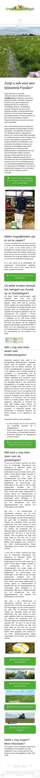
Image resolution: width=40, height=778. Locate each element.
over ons (16, 767)
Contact (24, 767)
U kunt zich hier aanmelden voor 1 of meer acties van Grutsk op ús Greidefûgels (20, 180)
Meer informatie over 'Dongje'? (21, 729)
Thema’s (24, 765)
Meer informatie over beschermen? (21, 660)
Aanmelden (16, 765)
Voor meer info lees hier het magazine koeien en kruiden (21, 443)
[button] (19, 20)
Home (9, 765)
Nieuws (30, 765)
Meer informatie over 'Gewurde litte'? (21, 684)
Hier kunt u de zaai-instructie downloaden (21, 276)
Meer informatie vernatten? (21, 707)
